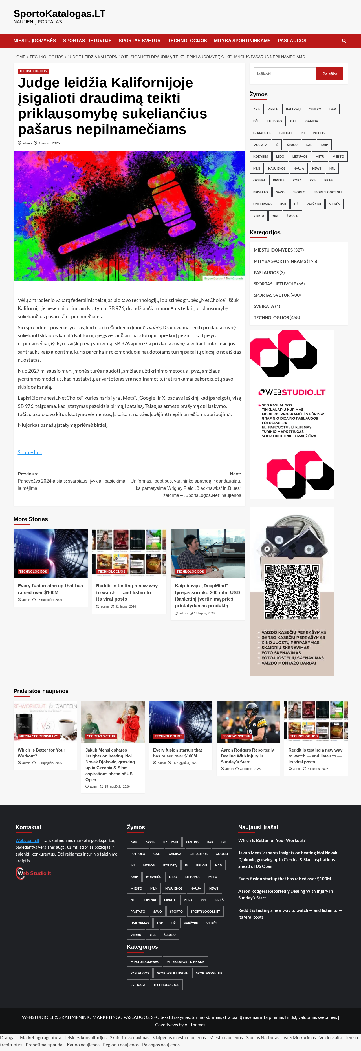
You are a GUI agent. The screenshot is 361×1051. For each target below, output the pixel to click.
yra (275, 215)
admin (27, 143)
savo (280, 192)
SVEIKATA (264, 306)
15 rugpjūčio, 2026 (49, 599)
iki (303, 133)
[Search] (344, 41)
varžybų (314, 204)
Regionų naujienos (121, 1044)
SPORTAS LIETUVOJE (87, 40)
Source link (30, 452)
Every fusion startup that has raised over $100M (284, 878)
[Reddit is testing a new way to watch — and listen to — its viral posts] (129, 553)
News (316, 168)
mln (256, 168)
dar (332, 109)
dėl (256, 121)
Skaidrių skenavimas (129, 1037)
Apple (273, 109)
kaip (324, 144)
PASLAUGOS (292, 40)
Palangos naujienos (161, 1044)
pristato (260, 192)
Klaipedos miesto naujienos (179, 1037)
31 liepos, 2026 (125, 606)
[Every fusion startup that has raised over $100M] (51, 553)
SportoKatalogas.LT (59, 13)
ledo (280, 156)
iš (277, 144)
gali (293, 121)
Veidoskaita (330, 1037)
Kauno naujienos (83, 1044)
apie (256, 109)
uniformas (262, 204)
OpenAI (259, 180)
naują (299, 168)
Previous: (72, 481)
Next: (186, 485)
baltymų (293, 109)
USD (283, 204)
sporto (299, 192)
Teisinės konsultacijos (86, 1037)
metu (320, 156)
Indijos (319, 133)
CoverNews (166, 1024)
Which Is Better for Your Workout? (271, 840)
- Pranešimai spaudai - (45, 1044)
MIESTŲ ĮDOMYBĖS (35, 40)
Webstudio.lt (27, 840)
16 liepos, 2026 (204, 613)
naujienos (276, 168)
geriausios (262, 133)
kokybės (260, 156)
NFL (332, 168)
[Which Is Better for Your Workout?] (45, 722)
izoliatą (260, 144)
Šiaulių (292, 215)
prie (313, 180)
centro (315, 109)
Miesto (338, 156)
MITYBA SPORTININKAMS (242, 40)
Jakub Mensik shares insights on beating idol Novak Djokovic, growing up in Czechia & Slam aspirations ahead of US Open (287, 859)
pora (297, 180)
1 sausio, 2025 (49, 143)
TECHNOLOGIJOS (187, 40)
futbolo (274, 121)
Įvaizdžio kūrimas (299, 1037)
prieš (328, 180)
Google (285, 133)
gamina (311, 121)
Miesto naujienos (226, 1037)
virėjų (258, 215)
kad (309, 144)
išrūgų (292, 144)
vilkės (334, 204)
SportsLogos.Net (328, 192)
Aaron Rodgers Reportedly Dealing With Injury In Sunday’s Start (247, 756)
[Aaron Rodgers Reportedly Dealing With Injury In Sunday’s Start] (248, 722)
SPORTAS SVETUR (140, 40)
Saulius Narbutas (262, 1037)
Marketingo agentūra (40, 1037)
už (296, 204)
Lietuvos (299, 156)
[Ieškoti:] (285, 73)
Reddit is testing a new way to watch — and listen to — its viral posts (127, 592)
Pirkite (279, 180)
